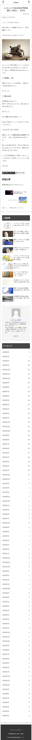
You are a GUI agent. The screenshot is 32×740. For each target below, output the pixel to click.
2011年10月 (16, 685)
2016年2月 (16, 514)
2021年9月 (16, 435)
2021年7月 (16, 444)
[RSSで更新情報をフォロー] (17, 336)
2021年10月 (16, 431)
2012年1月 (16, 672)
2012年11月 (16, 637)
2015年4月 (16, 545)
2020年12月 (16, 475)
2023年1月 (16, 365)
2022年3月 (16, 409)
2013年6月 (16, 606)
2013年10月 (16, 588)
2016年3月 (16, 510)
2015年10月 (16, 523)
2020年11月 (16, 479)
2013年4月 (16, 615)
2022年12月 (16, 369)
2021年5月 (16, 453)
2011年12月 (16, 676)
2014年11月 (16, 562)
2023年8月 (16, 352)
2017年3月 (16, 488)
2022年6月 (16, 396)
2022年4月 (16, 404)
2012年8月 (16, 650)
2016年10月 (16, 501)
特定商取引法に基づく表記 (16, 733)
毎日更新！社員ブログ (9, 172)
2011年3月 (16, 715)
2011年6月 (16, 702)
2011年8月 (16, 693)
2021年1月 (16, 470)
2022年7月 (16, 391)
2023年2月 (16, 361)
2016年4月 (16, 505)
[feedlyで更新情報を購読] (15, 336)
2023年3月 (16, 356)
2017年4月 (16, 483)
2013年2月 (16, 623)
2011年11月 (16, 680)
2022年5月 (16, 400)
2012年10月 (16, 641)
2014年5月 (16, 575)
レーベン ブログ (16, 320)
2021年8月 (16, 439)
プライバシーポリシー (16, 730)
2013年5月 (16, 610)
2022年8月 (16, 387)
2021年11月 (16, 426)
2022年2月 (16, 413)
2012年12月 (16, 632)
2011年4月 (16, 711)
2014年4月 (16, 580)
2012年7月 (16, 654)
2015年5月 (16, 540)
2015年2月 (16, 549)
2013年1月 (16, 628)
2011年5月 (16, 707)
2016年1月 (16, 518)
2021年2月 (16, 466)
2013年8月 (16, 597)
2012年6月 (16, 658)
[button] (28, 379)
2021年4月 (16, 457)
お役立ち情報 (21, 172)
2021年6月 (16, 448)
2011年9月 (16, 689)
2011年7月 (16, 698)
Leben (16, 2)
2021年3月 (16, 461)
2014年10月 (16, 566)
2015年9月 (16, 527)
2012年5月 (16, 663)
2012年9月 (16, 645)
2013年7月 (16, 602)
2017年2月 (16, 492)
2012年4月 (16, 667)
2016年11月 (16, 496)
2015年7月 (16, 536)
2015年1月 (16, 553)
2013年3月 (16, 619)
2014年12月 (16, 558)
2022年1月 (16, 418)
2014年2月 (16, 584)
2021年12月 (16, 422)
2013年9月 (16, 593)
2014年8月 (16, 571)
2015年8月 (16, 531)
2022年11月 (16, 374)
